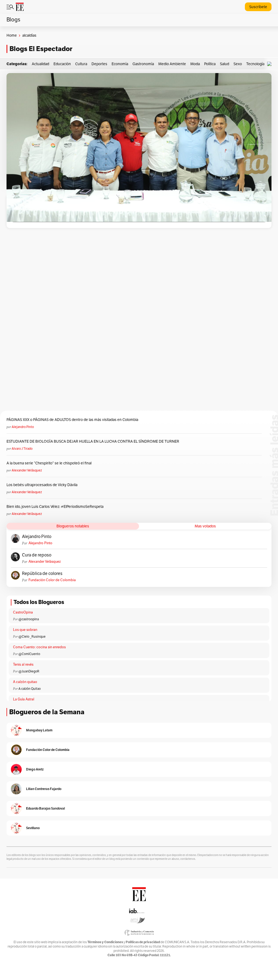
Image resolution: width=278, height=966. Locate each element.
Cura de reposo (36, 555)
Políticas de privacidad (143, 942)
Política (210, 64)
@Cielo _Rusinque (32, 636)
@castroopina (28, 619)
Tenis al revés (23, 664)
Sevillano (33, 828)
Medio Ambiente (172, 64)
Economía (120, 64)
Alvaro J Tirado (22, 449)
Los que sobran (25, 630)
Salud (224, 64)
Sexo (237, 64)
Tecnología (255, 64)
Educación (62, 64)
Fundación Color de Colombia (52, 580)
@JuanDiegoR (28, 671)
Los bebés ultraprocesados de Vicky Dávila (43, 485)
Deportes (99, 64)
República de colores (42, 573)
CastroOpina (23, 612)
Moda (195, 64)
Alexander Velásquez (27, 470)
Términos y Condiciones (105, 942)
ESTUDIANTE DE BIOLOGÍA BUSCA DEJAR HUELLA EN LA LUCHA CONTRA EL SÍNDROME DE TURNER (93, 441)
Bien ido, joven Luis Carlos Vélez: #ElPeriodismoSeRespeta (55, 506)
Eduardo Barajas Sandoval (45, 808)
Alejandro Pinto (23, 427)
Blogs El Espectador (41, 49)
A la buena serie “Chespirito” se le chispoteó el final (49, 463)
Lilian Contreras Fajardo (43, 789)
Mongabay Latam (39, 730)
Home (12, 35)
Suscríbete (258, 7)
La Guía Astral (23, 699)
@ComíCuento (29, 654)
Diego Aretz (35, 769)
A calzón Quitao (29, 689)
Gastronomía (143, 64)
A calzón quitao (25, 682)
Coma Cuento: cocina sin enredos (39, 647)
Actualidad (40, 64)
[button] (270, 64)
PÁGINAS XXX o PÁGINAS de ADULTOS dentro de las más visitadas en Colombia (72, 419)
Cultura (81, 64)
